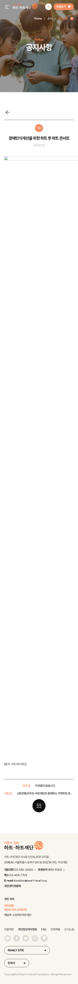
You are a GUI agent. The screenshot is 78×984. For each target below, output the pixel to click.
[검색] (48, 6)
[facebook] (16, 938)
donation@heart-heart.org (30, 880)
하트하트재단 (18, 764)
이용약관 (9, 929)
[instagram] (35, 938)
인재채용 (55, 929)
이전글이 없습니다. (45, 786)
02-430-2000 (23, 870)
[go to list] (39, 805)
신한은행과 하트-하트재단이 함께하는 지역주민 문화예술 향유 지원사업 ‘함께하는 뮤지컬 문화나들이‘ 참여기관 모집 (45, 793)
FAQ (43, 929)
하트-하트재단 (24, 6)
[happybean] (44, 938)
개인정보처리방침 (27, 929)
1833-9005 (55, 870)
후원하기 (61, 7)
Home (38, 18)
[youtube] (25, 938)
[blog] (7, 938)
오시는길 (69, 929)
